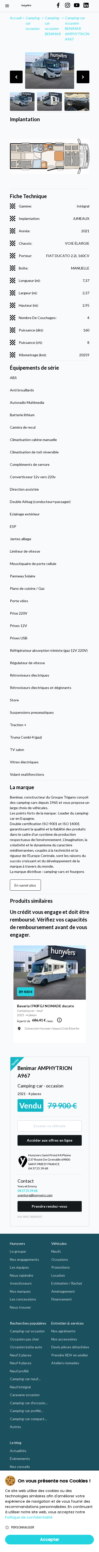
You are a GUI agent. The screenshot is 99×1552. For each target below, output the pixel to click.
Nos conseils (20, 1466)
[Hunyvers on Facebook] (58, 6)
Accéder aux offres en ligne (49, 1140)
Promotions (60, 1267)
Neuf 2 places (20, 1355)
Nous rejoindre (21, 1275)
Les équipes (19, 1267)
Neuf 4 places (20, 1363)
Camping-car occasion (27, 1331)
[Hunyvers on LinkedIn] (86, 6)
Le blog (15, 1442)
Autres (15, 1426)
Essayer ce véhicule (49, 1126)
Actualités (18, 1451)
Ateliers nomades (65, 1363)
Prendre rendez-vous (49, 1206)
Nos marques (20, 1291)
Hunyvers (17, 1243)
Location (58, 1275)
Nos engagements (24, 1259)
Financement (61, 1299)
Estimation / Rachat (66, 1283)
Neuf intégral (20, 1387)
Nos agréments (63, 1331)
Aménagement (63, 1291)
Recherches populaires (28, 1323)
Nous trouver (20, 1307)
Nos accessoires (64, 1339)
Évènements (20, 1458)
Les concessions (23, 1299)
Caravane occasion (25, 1395)
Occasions (59, 1259)
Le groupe (18, 1251)
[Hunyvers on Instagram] (67, 6)
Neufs (56, 1251)
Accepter (49, 1539)
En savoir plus (25, 885)
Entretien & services (67, 1323)
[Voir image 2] (49, 101)
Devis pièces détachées (70, 1347)
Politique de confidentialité (29, 1517)
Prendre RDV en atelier (69, 1355)
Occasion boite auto (26, 1347)
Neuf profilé (19, 1371)
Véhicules (59, 1243)
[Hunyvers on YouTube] (76, 6)
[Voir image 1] (22, 101)
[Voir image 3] (76, 101)
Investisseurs (21, 1283)
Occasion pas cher (24, 1339)
